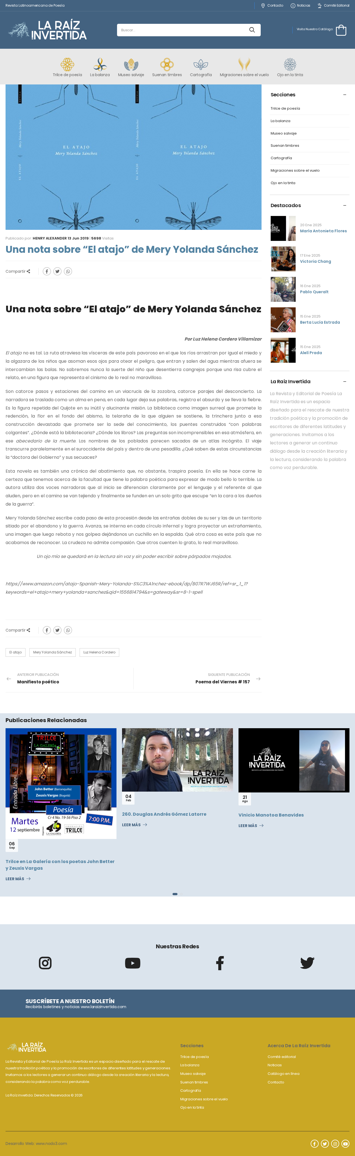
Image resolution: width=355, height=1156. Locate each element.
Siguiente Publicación (223, 678)
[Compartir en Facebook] (47, 271)
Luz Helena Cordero (99, 652)
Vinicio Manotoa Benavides (271, 815)
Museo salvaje (284, 133)
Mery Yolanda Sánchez (52, 652)
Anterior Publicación (38, 678)
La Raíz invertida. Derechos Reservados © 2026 (44, 1095)
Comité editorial (282, 1056)
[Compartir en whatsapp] (68, 271)
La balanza (280, 121)
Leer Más (15, 879)
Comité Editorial (336, 5)
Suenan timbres (285, 145)
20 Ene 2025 (311, 225)
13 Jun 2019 (78, 238)
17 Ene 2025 (310, 255)
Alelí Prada (311, 353)
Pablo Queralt (314, 292)
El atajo (15, 652)
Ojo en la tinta (283, 183)
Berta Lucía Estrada (320, 322)
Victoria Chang (315, 261)
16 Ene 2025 (310, 286)
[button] (175, 894)
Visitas (102, 238)
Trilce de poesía (285, 108)
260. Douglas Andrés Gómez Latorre (164, 814)
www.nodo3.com (51, 1143)
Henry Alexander (50, 238)
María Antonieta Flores (323, 231)
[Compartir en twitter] (57, 271)
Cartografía (281, 158)
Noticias (303, 5)
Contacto (275, 5)
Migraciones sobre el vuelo (295, 170)
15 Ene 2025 (310, 316)
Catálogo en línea (284, 1073)
